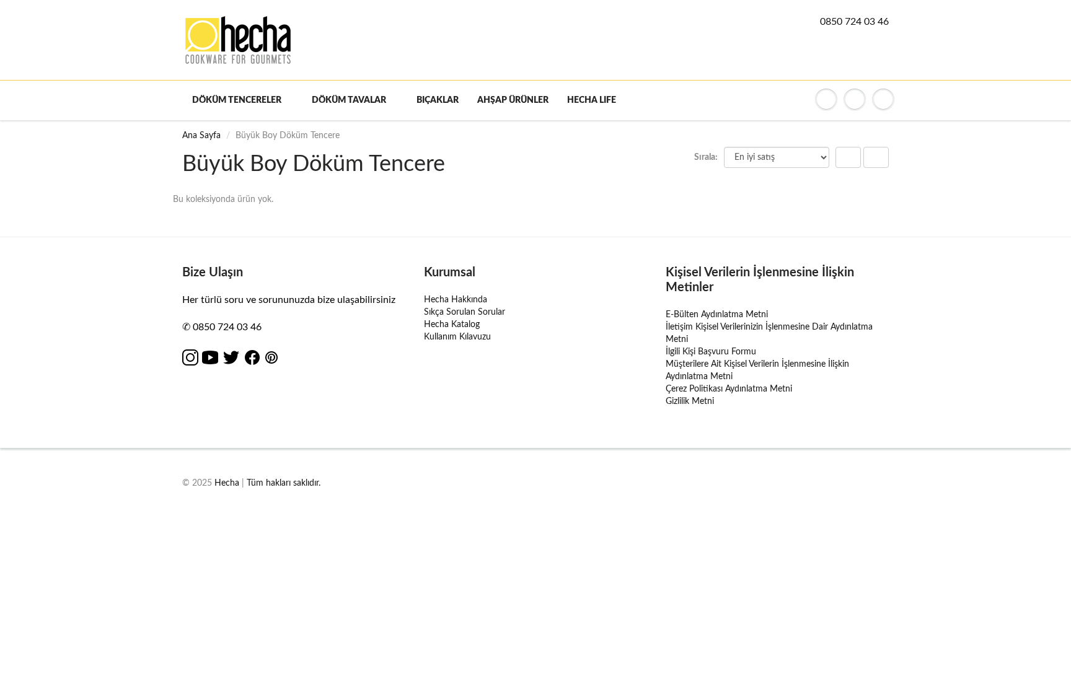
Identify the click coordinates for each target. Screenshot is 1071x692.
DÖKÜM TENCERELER (236, 100)
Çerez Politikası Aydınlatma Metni (729, 389)
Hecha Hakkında (455, 300)
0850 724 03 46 (854, 22)
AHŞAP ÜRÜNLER (513, 100)
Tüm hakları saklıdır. (283, 483)
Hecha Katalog (452, 324)
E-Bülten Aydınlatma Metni (717, 314)
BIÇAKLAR (437, 100)
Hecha (226, 483)
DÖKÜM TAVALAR (349, 100)
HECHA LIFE (591, 100)
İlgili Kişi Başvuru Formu (711, 352)
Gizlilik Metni (690, 401)
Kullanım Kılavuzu (457, 337)
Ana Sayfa (201, 135)
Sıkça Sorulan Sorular (464, 312)
